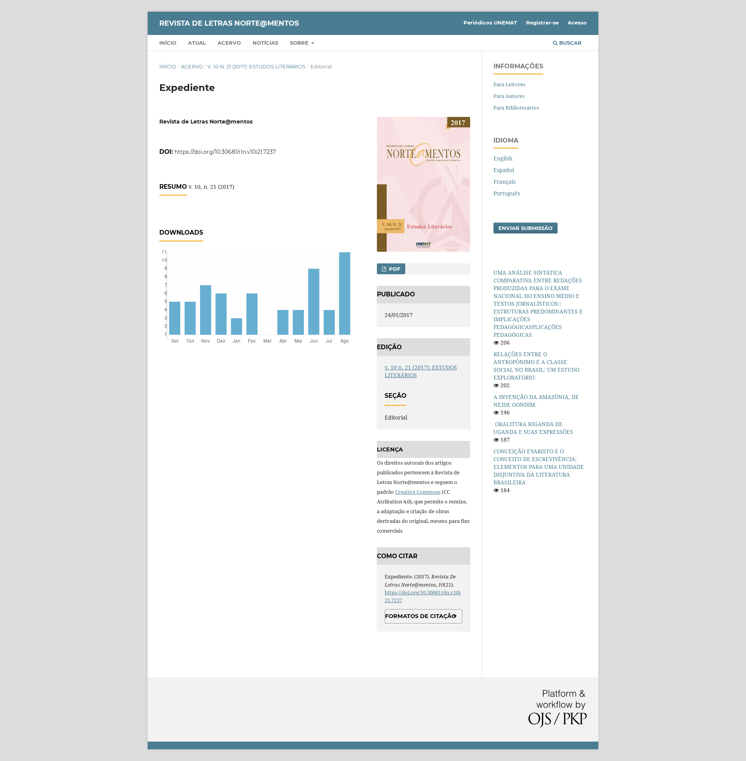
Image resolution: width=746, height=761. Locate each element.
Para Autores (509, 95)
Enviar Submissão (525, 228)
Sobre (300, 43)
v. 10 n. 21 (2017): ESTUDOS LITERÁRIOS (256, 66)
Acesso (577, 22)
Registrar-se (542, 22)
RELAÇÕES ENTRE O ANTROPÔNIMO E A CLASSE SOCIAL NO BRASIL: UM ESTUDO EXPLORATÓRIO (536, 365)
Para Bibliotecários (516, 107)
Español (503, 170)
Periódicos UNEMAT (490, 22)
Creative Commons (418, 491)
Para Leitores (509, 84)
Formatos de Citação (420, 616)
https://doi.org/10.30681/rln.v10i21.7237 (225, 151)
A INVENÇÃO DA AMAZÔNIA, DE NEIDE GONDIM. (536, 400)
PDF (393, 269)
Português (506, 193)
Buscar (570, 43)
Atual (197, 43)
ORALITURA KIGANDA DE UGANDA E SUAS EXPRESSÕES (533, 427)
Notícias (265, 43)
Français (504, 181)
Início (167, 43)
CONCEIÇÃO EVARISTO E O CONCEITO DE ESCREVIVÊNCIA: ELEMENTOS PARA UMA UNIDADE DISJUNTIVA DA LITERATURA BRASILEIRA (538, 467)
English (502, 158)
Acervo (229, 43)
